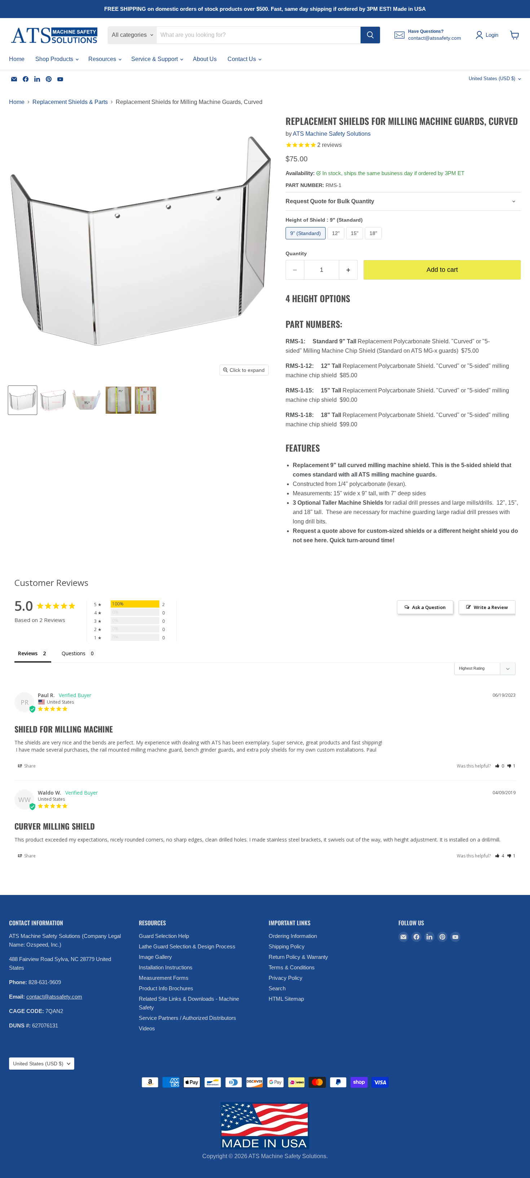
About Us (205, 59)
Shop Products (55, 59)
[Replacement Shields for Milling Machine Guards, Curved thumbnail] (22, 400)
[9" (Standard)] (306, 241)
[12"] (336, 241)
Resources (103, 59)
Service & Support (155, 59)
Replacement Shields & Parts (70, 102)
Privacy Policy (285, 978)
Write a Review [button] (491, 607)
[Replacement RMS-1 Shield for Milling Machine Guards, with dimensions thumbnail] (53, 400)
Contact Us (242, 59)
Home (17, 59)
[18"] (374, 241)
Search (277, 988)
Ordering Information (293, 936)
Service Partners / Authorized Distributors (187, 1018)
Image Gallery (155, 957)
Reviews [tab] (27, 653)
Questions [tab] (73, 653)
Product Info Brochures (166, 988)
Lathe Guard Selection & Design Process (187, 946)
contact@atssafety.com (54, 997)
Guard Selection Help (164, 936)
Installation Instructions (166, 967)
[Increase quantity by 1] (348, 270)
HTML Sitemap (286, 999)
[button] (499, 766)
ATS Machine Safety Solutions (332, 134)
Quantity (296, 253)
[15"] (355, 241)
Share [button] (29, 766)
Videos (147, 1028)
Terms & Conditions (292, 967)
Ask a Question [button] (429, 607)
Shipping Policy (287, 946)
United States (492, 78)
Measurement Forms (164, 978)
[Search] (370, 35)
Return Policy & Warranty (298, 957)
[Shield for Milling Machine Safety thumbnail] (86, 400)
